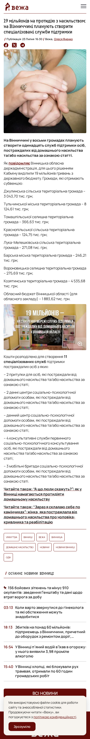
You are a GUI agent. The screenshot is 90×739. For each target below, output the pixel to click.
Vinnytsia (11, 537)
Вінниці (28, 537)
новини (44, 547)
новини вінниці (65, 547)
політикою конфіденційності (54, 717)
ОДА (8, 557)
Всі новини (45, 693)
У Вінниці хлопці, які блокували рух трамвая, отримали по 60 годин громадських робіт (46, 671)
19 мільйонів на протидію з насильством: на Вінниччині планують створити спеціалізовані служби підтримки (45, 26)
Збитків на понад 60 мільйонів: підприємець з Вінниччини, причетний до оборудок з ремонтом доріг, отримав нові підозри (50, 634)
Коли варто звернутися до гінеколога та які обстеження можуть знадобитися (49, 612)
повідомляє (19, 163)
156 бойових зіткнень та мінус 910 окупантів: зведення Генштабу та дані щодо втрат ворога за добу (43, 592)
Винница (56, 537)
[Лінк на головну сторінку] (17, 6)
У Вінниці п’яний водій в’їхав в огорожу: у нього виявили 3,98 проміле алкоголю (50, 651)
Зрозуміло (22, 726)
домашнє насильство (19, 547)
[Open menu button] (83, 6)
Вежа (42, 537)
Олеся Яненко (63, 39)
